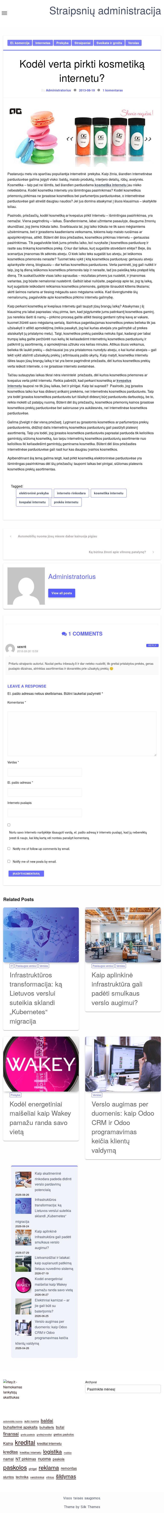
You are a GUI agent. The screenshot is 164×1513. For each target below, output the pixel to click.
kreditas (10, 1452)
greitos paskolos (64, 1434)
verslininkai (37, 1477)
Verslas (133, 43)
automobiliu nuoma (12, 1421)
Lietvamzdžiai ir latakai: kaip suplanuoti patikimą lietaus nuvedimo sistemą (54, 1263)
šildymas (66, 1476)
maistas (68, 1452)
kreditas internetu (30, 1452)
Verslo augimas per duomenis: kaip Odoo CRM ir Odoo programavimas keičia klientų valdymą (123, 1127)
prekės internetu (66, 502)
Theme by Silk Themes (82, 1507)
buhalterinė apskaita (20, 1427)
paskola (58, 1459)
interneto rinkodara (71, 493)
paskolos (15, 1467)
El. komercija (19, 43)
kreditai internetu (49, 1443)
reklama (49, 1467)
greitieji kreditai (44, 1434)
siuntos (8, 1476)
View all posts (61, 593)
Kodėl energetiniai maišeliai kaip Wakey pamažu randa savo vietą (40, 1117)
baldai (47, 1420)
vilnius (50, 1477)
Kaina (8, 1443)
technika (22, 1476)
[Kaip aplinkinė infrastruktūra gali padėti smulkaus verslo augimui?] (123, 934)
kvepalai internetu (32, 502)
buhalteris (47, 1427)
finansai (11, 1433)
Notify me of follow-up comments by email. (41, 849)
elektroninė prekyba (34, 493)
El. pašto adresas (20, 782)
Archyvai (91, 1382)
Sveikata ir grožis (109, 43)
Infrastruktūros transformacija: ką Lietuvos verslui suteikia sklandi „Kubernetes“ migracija (36, 997)
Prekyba (62, 43)
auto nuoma (31, 1421)
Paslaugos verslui (26, 966)
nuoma (44, 1459)
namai (8, 1458)
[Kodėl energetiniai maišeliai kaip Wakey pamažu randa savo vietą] (41, 1064)
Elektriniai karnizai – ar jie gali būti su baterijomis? (52, 1305)
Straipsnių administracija (105, 10)
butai (60, 1427)
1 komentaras (113, 90)
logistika (52, 1451)
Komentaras (16, 702)
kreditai (25, 1442)
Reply (152, 645)
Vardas (13, 762)
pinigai (33, 1469)
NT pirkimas (26, 1458)
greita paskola (28, 1434)
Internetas (42, 43)
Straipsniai (83, 43)
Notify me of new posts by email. (35, 861)
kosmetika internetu (111, 184)
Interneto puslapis (19, 802)
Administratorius (58, 90)
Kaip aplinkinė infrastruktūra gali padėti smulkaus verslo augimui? (117, 988)
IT (12, 966)
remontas (69, 1468)
